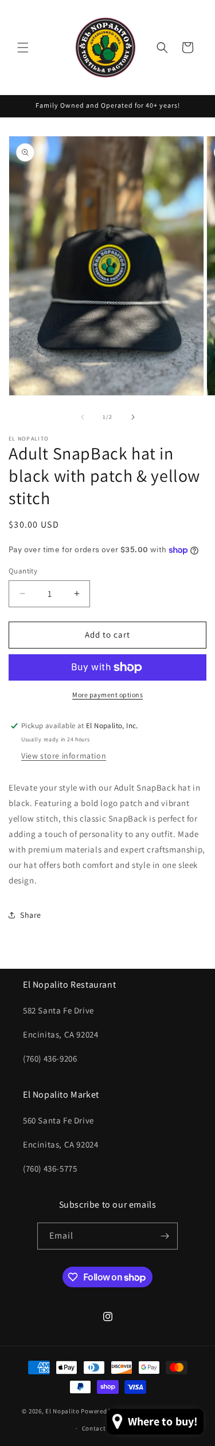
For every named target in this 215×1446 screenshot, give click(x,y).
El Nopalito (62, 1410)
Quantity (23, 571)
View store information (63, 755)
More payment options (107, 694)
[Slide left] (82, 417)
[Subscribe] (164, 1236)
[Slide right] (133, 417)
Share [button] (30, 915)
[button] (23, 47)
